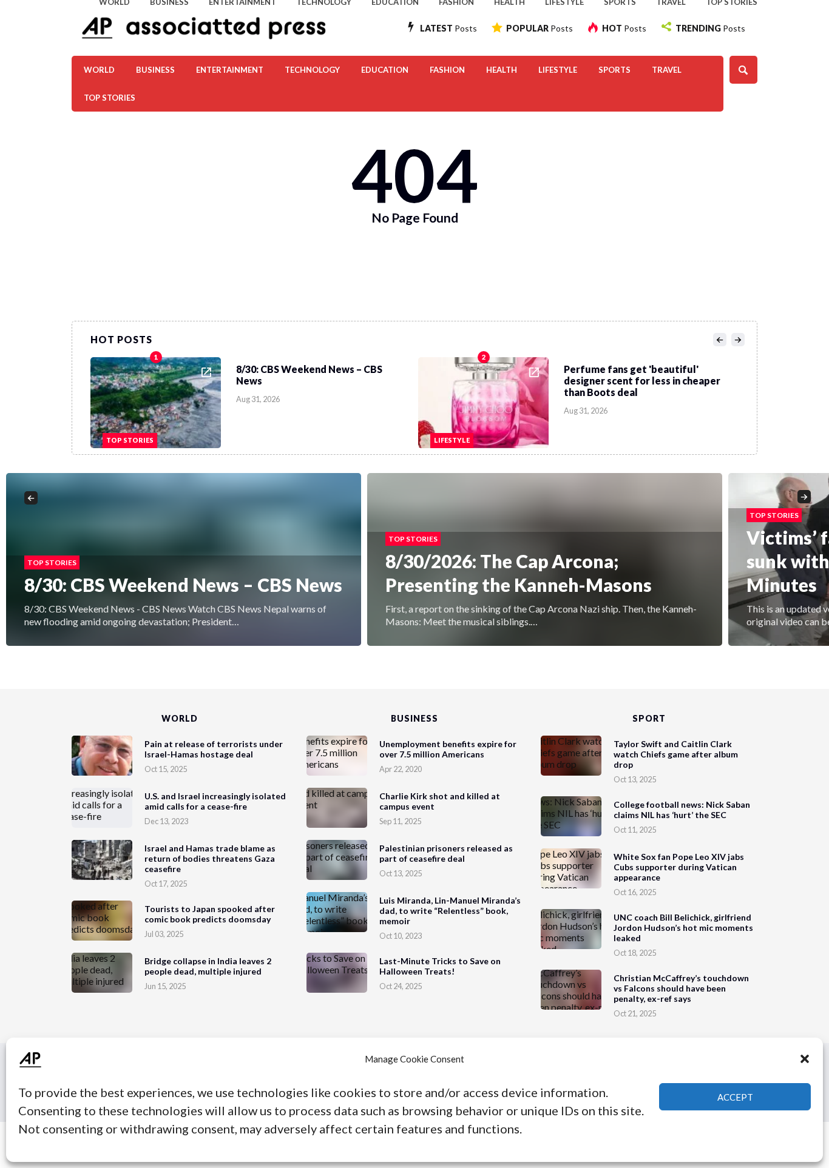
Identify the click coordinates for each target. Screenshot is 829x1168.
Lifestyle (557, 70)
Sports (614, 70)
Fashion (447, 70)
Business (155, 70)
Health (501, 70)
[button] (805, 1059)
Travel (667, 70)
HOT (624, 28)
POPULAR (539, 28)
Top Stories (109, 97)
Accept (735, 1097)
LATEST (448, 28)
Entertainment (229, 70)
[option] (254, 399)
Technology (312, 70)
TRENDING (710, 28)
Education (384, 70)
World (99, 70)
